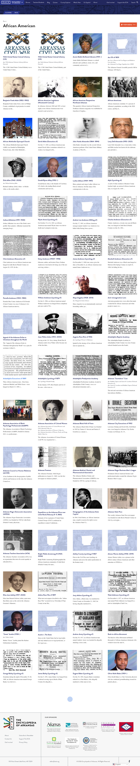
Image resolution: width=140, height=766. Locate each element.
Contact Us (8, 739)
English (118, 764)
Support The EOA (24, 739)
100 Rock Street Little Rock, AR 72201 (20, 761)
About (95, 2)
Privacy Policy (23, 742)
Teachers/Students (38, 2)
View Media (129, 25)
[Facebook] (129, 761)
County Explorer (65, 2)
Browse (28, 2)
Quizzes (55, 2)
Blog (48, 2)
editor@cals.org (54, 761)
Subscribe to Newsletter (26, 735)
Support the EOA (123, 2)
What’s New (77, 2)
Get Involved (110, 2)
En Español (87, 2)
